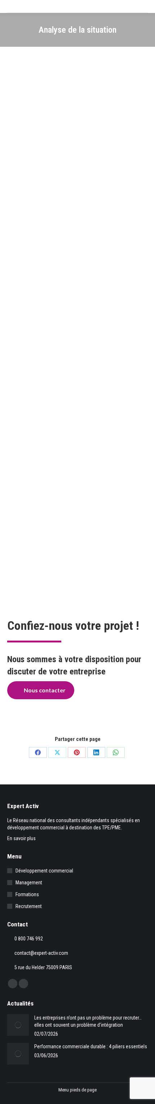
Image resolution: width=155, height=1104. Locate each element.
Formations (27, 894)
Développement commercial (44, 871)
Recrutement (28, 906)
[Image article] (18, 1025)
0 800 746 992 (28, 939)
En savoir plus (21, 838)
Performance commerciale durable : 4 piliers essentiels (90, 1046)
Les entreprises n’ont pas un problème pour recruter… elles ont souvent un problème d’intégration (88, 1021)
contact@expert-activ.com (41, 953)
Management (28, 882)
